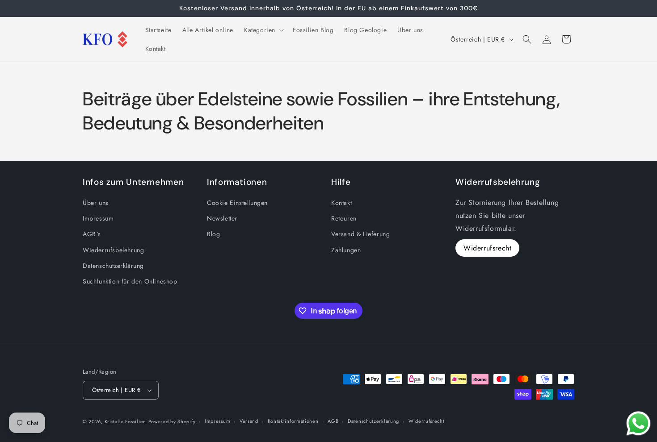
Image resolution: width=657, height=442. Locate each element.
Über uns (96, 202)
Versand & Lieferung (360, 233)
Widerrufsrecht (487, 248)
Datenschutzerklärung (113, 265)
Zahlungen (346, 250)
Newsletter (222, 218)
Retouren (344, 218)
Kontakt (341, 202)
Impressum (98, 218)
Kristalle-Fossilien (125, 421)
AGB (333, 421)
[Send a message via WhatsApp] (638, 423)
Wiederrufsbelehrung (113, 250)
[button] (263, 30)
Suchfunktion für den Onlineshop (130, 281)
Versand (249, 421)
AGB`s (92, 233)
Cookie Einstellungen (237, 202)
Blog (213, 233)
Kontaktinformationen (293, 421)
